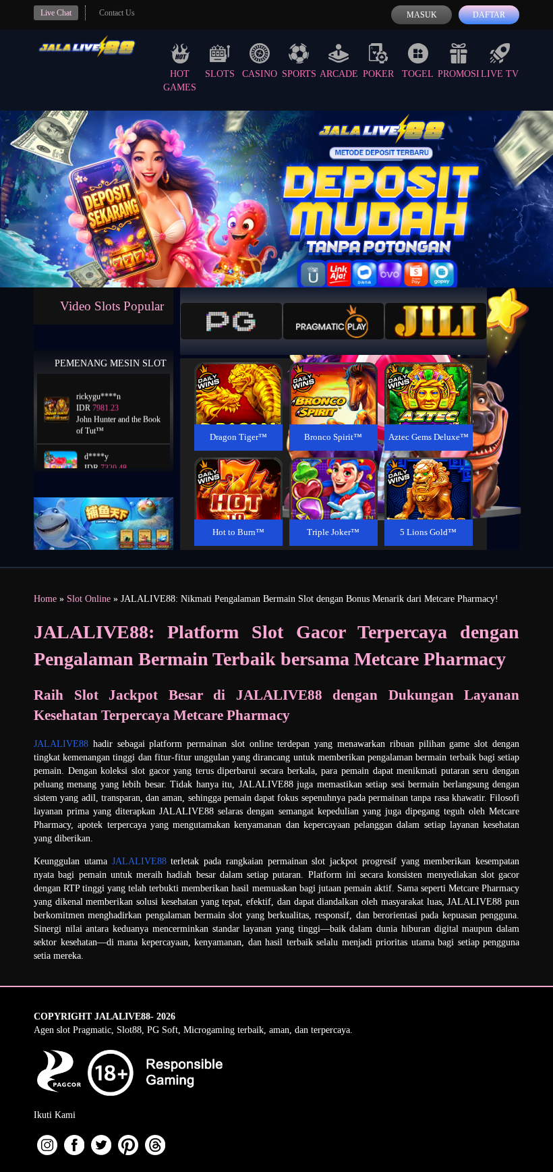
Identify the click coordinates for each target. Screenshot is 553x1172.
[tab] (231, 321)
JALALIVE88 (61, 744)
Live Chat (55, 13)
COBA (238, 377)
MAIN (238, 408)
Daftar (489, 15)
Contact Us (117, 13)
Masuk (422, 15)
